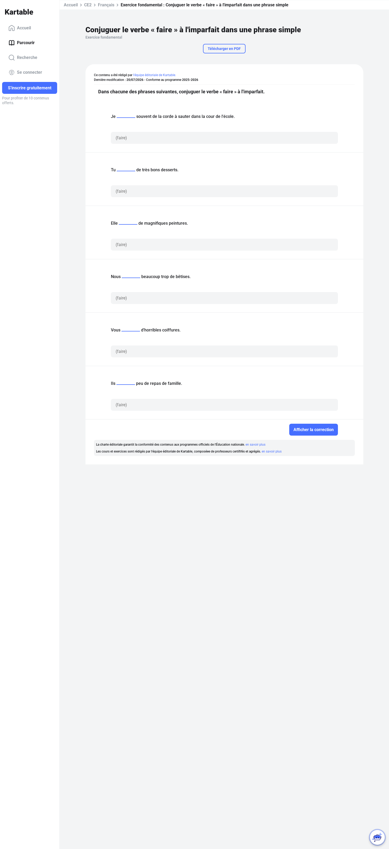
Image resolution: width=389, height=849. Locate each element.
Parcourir (26, 42)
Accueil (24, 27)
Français (106, 4)
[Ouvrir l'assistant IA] (377, 837)
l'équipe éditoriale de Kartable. (154, 75)
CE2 (88, 4)
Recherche (27, 57)
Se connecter (29, 72)
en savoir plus (255, 444)
